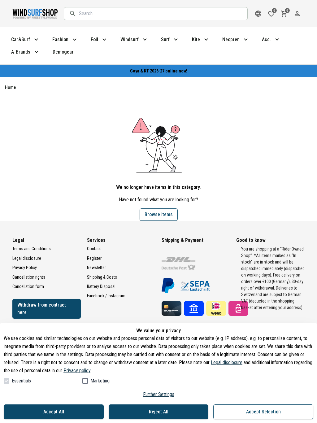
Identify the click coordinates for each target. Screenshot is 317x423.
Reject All (158, 412)
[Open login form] (297, 13)
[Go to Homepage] (35, 13)
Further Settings (158, 394)
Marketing (100, 381)
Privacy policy (76, 370)
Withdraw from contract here (41, 308)
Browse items (159, 214)
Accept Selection (263, 412)
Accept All (53, 412)
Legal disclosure (226, 362)
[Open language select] (258, 13)
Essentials (21, 381)
